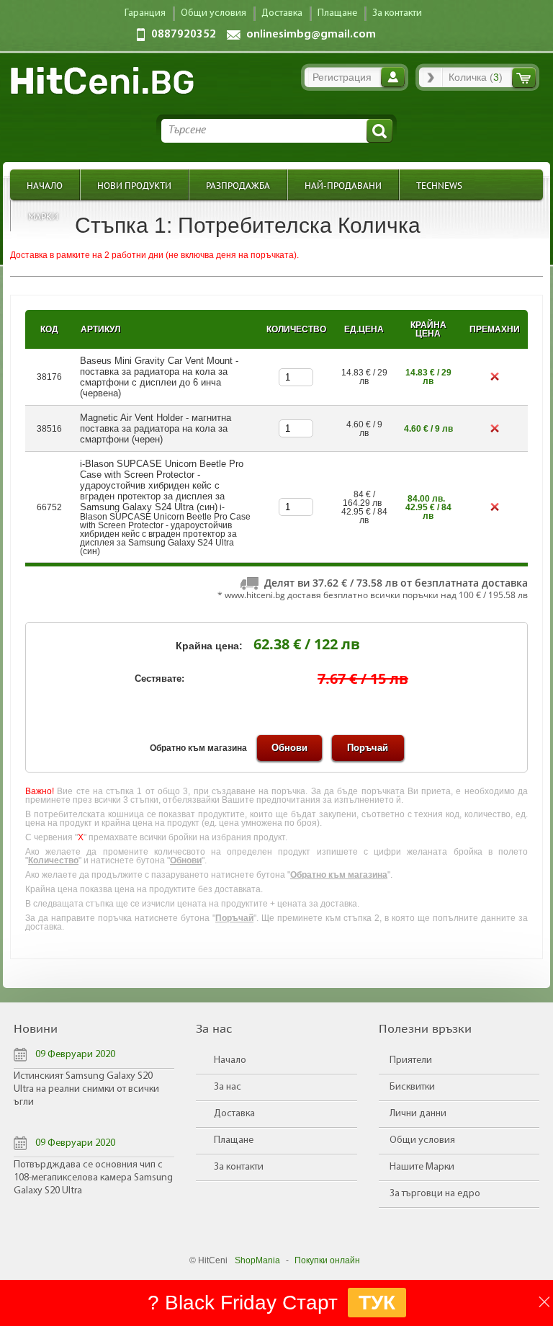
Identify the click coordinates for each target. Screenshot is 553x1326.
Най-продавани (343, 185)
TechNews (439, 185)
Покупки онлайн (327, 1260)
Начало (45, 185)
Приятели (411, 1060)
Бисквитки (412, 1087)
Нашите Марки (422, 1167)
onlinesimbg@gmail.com (311, 34)
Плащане (233, 1140)
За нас (227, 1087)
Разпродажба (238, 185)
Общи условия (422, 1140)
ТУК (377, 1302)
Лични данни (418, 1113)
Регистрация (342, 77)
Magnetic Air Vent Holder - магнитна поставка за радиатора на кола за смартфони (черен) (155, 428)
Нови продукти (134, 185)
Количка (524, 77)
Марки (43, 216)
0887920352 (183, 34)
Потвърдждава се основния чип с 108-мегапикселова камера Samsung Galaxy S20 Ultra (93, 1178)
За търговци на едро (435, 1193)
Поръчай (367, 747)
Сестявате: (159, 678)
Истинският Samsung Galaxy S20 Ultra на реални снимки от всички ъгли (86, 1089)
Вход (393, 77)
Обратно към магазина (198, 748)
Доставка (234, 1113)
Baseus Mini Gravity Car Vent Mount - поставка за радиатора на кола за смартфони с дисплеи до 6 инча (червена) (159, 377)
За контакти (239, 1167)
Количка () (476, 77)
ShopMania (257, 1260)
